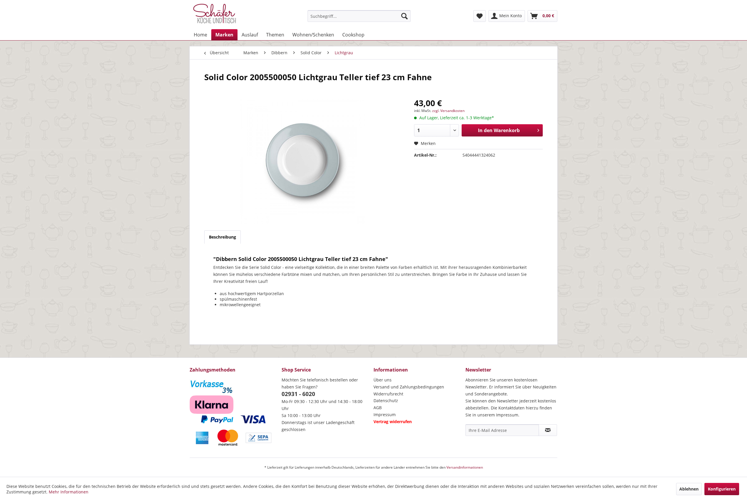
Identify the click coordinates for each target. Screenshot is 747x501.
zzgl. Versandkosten (448, 110)
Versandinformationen (464, 467)
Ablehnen (689, 489)
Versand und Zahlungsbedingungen (409, 387)
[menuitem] (359, 16)
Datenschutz (386, 400)
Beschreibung (222, 237)
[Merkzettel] (479, 16)
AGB (378, 407)
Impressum (385, 414)
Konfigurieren (722, 489)
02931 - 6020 (298, 394)
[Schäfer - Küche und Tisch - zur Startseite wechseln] (214, 14)
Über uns (383, 380)
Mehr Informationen (68, 492)
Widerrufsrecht (388, 394)
